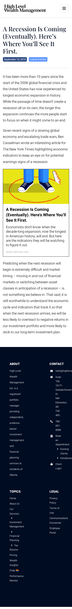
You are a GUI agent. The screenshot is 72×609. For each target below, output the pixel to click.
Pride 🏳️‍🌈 (14, 570)
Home (13, 498)
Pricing (13, 555)
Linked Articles (38, 59)
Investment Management (16, 524)
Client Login (58, 466)
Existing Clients (61, 451)
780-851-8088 (58, 426)
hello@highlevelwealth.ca (58, 371)
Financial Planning (14, 538)
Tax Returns (14, 547)
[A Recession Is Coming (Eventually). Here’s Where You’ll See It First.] (36, 212)
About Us (15, 504)
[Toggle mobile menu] (64, 8)
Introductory (61, 458)
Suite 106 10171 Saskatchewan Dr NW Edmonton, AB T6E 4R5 (58, 396)
